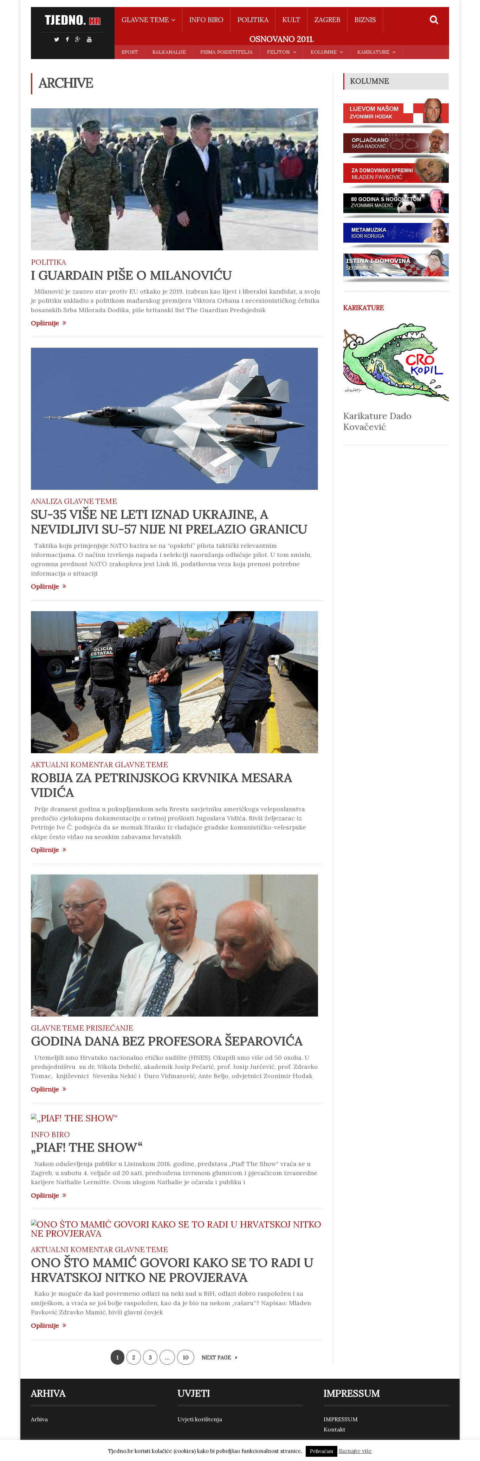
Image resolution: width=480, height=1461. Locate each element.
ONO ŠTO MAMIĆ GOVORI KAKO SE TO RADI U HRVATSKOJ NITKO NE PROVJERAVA (172, 1270)
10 (186, 1357)
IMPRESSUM (341, 1419)
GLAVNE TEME (90, 501)
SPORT (130, 52)
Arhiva (39, 1419)
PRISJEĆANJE (109, 1028)
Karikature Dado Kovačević (377, 421)
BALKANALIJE (169, 52)
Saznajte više (355, 1451)
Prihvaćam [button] (321, 1451)
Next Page (217, 1357)
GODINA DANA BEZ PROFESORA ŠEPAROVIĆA (167, 1041)
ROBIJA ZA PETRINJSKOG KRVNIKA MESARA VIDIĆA (161, 785)
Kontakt (334, 1429)
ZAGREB (327, 19)
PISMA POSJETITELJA (226, 52)
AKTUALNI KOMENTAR (72, 764)
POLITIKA (253, 19)
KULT (291, 19)
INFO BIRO (206, 19)
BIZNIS (365, 19)
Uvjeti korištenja (199, 1419)
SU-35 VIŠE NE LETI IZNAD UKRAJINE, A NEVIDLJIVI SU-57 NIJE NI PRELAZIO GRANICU (169, 521)
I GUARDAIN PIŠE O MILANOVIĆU (131, 275)
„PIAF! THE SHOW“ (87, 1147)
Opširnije (45, 323)
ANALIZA (46, 501)
